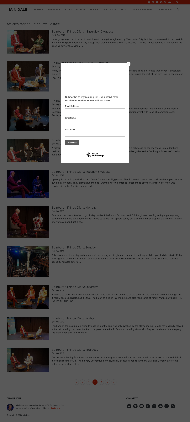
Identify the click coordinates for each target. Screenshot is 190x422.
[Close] (128, 64)
